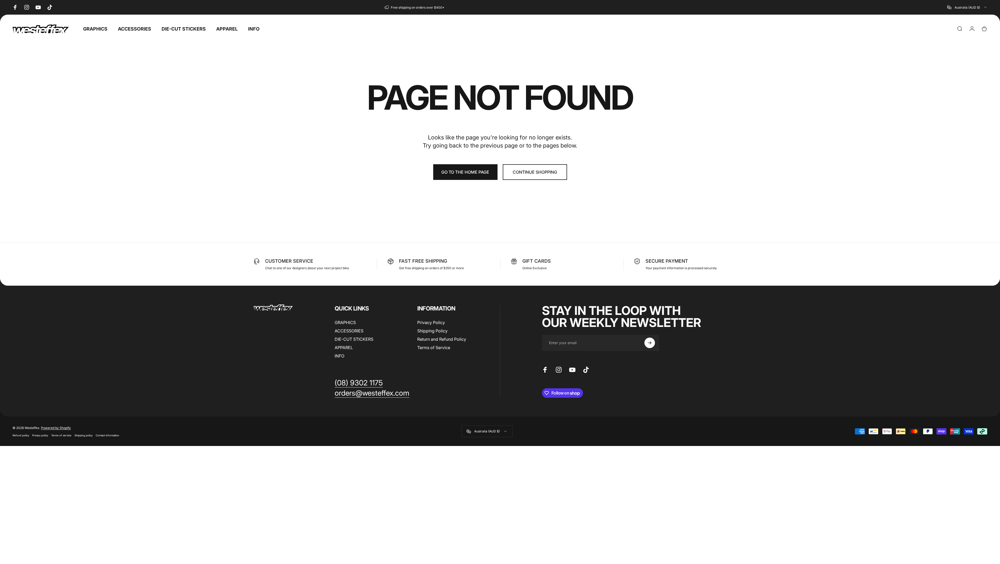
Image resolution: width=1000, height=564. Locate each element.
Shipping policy (84, 435)
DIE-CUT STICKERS (354, 339)
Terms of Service (433, 347)
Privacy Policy (431, 322)
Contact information (107, 435)
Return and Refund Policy (441, 339)
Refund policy (21, 435)
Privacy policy (40, 435)
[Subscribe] (649, 343)
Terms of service (61, 435)
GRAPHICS (345, 322)
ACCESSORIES (349, 330)
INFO (339, 356)
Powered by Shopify (56, 428)
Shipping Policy (432, 330)
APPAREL (344, 347)
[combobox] (967, 7)
